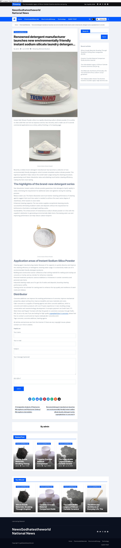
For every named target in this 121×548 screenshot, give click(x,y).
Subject (16, 349)
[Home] (14, 19)
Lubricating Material (18, 521)
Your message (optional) (22, 357)
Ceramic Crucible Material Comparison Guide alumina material (44, 463)
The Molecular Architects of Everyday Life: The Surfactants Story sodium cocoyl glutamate (94, 72)
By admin (16, 49)
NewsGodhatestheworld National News (26, 11)
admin (46, 426)
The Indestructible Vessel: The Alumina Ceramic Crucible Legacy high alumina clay (94, 79)
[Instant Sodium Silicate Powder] (44, 147)
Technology (62, 19)
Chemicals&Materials (31, 19)
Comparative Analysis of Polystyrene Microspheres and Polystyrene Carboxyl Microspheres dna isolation (27, 409)
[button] (108, 19)
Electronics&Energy (48, 19)
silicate (42, 49)
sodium (47, 49)
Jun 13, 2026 (69, 466)
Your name (17, 332)
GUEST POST (72, 19)
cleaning (36, 49)
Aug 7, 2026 (25, 466)
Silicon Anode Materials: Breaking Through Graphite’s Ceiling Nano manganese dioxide (94, 52)
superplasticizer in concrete (59, 313)
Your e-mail (17, 340)
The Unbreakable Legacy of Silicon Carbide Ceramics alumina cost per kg (66, 463)
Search (85, 31)
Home (20, 19)
